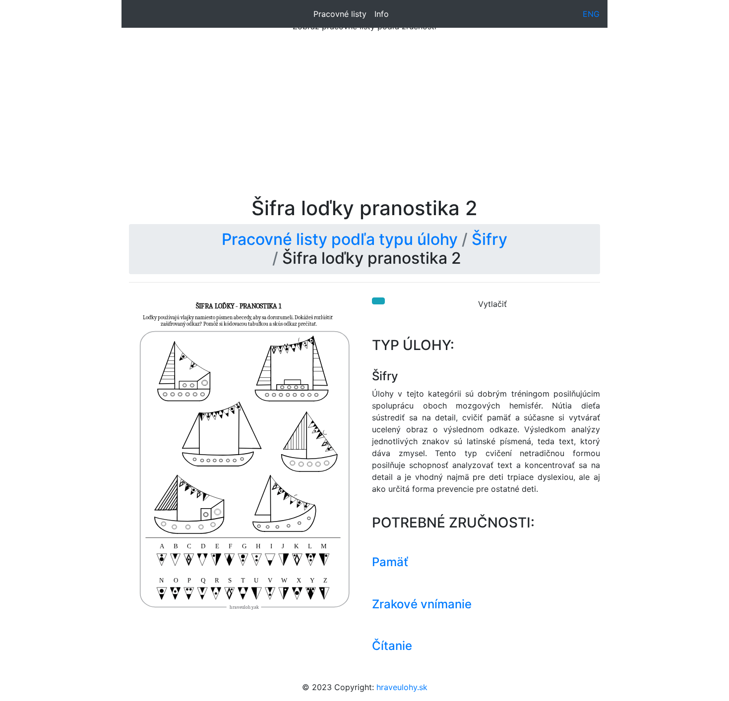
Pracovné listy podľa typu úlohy (340, 239)
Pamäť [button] (390, 562)
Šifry (489, 239)
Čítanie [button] (392, 646)
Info (381, 14)
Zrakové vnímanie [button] (422, 604)
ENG (591, 14)
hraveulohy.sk (401, 687)
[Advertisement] (364, 122)
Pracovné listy (339, 14)
